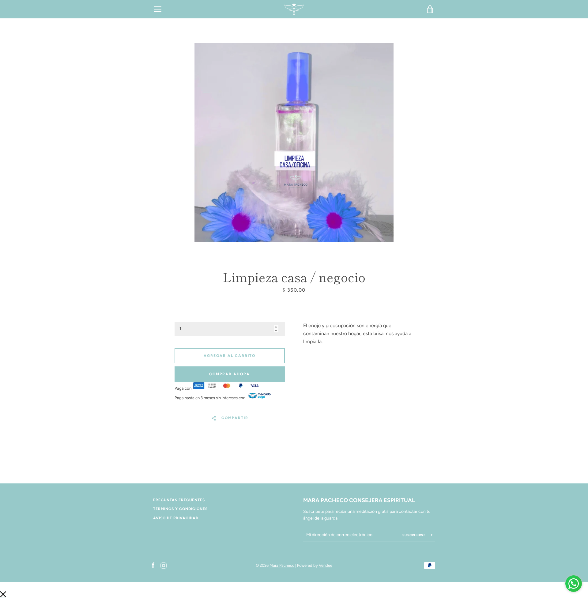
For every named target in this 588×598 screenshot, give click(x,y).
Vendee (325, 565)
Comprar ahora (229, 374)
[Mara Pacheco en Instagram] (163, 565)
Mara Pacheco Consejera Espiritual (359, 500)
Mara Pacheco (282, 565)
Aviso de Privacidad (175, 518)
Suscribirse (414, 535)
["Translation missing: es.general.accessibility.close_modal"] (3, 594)
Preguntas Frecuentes (179, 500)
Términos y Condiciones (180, 509)
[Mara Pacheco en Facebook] (153, 565)
